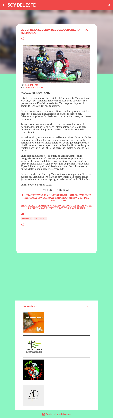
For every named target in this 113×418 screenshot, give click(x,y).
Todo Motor (40, 218)
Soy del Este (31, 84)
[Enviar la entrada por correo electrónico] (22, 215)
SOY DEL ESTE (22, 5)
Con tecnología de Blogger (58, 414)
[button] (22, 39)
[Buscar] (109, 5)
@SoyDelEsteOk (34, 87)
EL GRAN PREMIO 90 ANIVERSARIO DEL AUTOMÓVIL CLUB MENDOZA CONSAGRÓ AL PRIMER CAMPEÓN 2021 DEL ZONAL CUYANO (56, 198)
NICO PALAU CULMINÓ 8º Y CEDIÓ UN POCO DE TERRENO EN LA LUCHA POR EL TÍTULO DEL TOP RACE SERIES (56, 207)
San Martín (26, 218)
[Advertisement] (56, 276)
